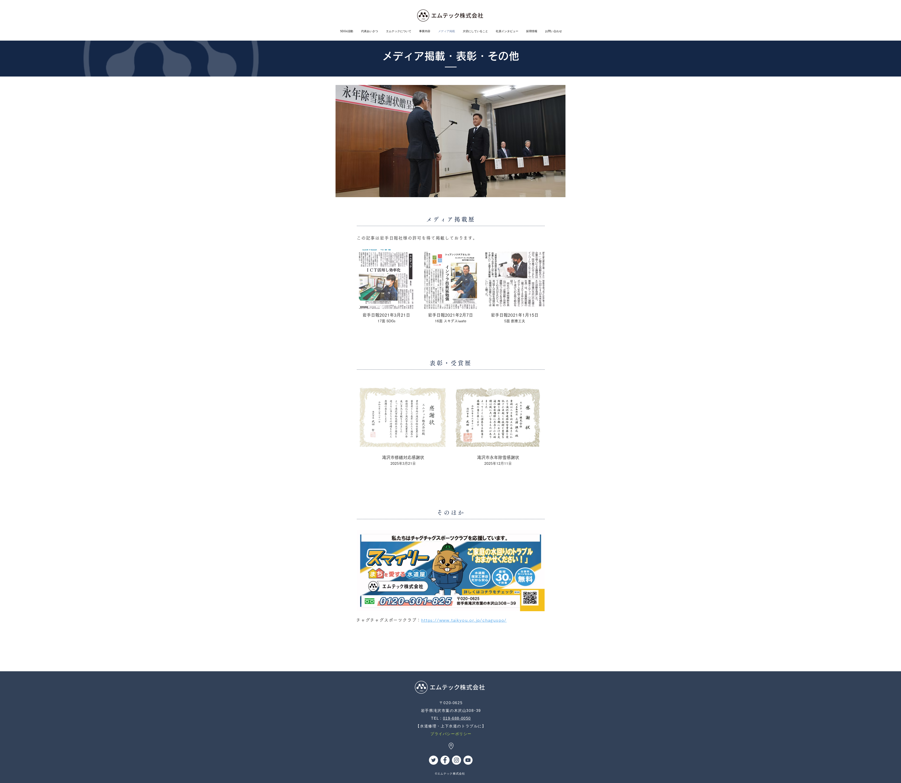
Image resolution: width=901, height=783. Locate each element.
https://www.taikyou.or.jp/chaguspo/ (464, 620)
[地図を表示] (451, 746)
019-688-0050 (457, 718)
